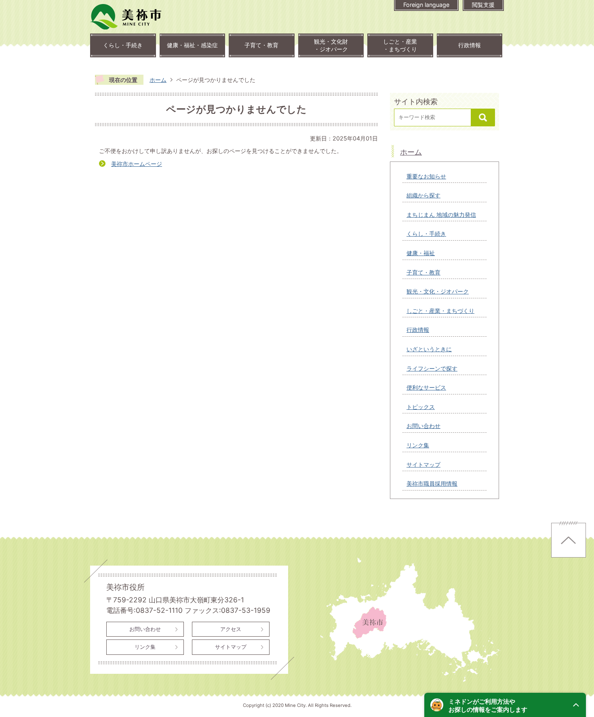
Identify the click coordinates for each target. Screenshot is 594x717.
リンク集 (418, 445)
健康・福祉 (421, 252)
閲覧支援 (483, 4)
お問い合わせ (423, 425)
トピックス (421, 406)
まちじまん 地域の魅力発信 (441, 214)
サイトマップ (423, 464)
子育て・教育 (261, 45)
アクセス (230, 629)
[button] (505, 705)
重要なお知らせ (426, 176)
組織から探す (423, 195)
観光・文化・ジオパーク (438, 291)
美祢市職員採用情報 (432, 483)
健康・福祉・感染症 (192, 45)
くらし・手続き (123, 45)
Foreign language (426, 4)
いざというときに (429, 349)
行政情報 (469, 45)
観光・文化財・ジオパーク (331, 45)
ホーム (158, 79)
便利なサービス (426, 387)
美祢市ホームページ (136, 163)
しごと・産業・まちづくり (400, 45)
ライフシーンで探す (432, 368)
